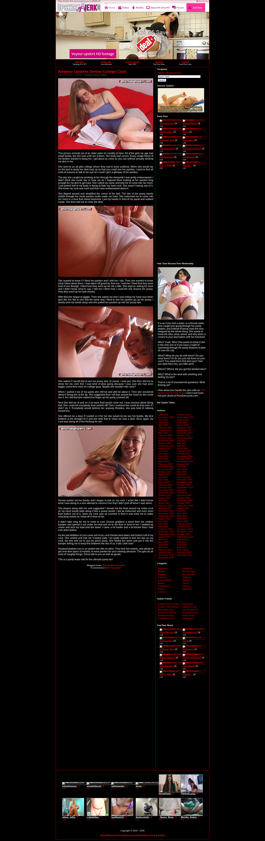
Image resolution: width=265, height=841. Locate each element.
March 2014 (183, 521)
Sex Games (188, 574)
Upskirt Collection (132, 62)
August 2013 (183, 539)
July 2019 (163, 539)
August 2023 (164, 448)
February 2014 (184, 524)
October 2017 (183, 435)
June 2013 (182, 544)
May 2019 (163, 544)
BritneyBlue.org (165, 609)
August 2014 (183, 508)
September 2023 (166, 446)
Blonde (106, 565)
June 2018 (182, 422)
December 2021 (166, 490)
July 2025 (163, 420)
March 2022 (164, 482)
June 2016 (182, 469)
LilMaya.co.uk (189, 607)
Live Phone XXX (190, 609)
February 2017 (184, 451)
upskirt (161, 835)
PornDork (159, 62)
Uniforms (186, 577)
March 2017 (183, 448)
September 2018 (185, 417)
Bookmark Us (173, 73)
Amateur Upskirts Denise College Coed (92, 71)
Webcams (187, 589)
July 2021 (163, 500)
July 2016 (181, 466)
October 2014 (183, 503)
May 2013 (182, 547)
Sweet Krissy (188, 615)
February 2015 (184, 495)
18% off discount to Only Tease (181, 391)
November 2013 (185, 531)
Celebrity (162, 577)
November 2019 (166, 531)
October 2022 (165, 472)
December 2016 (185, 456)
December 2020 (166, 511)
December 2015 (185, 479)
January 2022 (165, 487)
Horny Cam (187, 604)
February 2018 (184, 427)
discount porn (115, 835)
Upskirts (186, 580)
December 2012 (185, 555)
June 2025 (163, 422)
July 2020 (163, 521)
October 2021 (165, 495)
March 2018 (183, 425)
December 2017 (185, 430)
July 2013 (181, 542)
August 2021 (164, 498)
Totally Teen (188, 618)
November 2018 (166, 557)
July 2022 (163, 477)
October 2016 (183, 459)
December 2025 (166, 417)
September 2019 (166, 534)
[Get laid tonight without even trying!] (181, 111)
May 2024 (163, 433)
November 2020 (166, 513)
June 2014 (182, 513)
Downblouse (164, 586)
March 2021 (164, 503)
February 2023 (165, 464)
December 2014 (185, 500)
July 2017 (181, 440)
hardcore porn (148, 835)
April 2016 (182, 474)
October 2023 (165, 443)
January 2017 (183, 453)
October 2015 (183, 485)
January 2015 (183, 498)
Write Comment (113, 568)
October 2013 (183, 534)
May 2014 (182, 516)
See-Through (118, 565)
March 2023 (164, 461)
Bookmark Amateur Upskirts (95, 75)
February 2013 (184, 552)
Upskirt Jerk (106, 62)
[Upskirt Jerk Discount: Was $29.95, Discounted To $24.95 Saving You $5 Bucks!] (132, 58)
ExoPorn (185, 62)
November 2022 (166, 469)
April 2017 (182, 446)
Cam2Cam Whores (167, 612)
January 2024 (165, 438)
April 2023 (163, 459)
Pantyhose (187, 568)
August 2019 (164, 537)
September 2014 (185, 505)
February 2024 (165, 435)
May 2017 (182, 443)
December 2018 (166, 555)
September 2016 (185, 461)
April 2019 (163, 547)
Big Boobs (163, 568)
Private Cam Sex (190, 612)
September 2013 (185, 537)
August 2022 (164, 474)
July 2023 (163, 451)
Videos (185, 583)
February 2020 (165, 529)
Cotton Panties (165, 580)
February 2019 (165, 550)
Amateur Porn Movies (168, 607)
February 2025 (165, 427)
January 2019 (165, 552)
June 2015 (182, 492)
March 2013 (183, 550)
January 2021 (165, 508)
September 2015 (185, 487)
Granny (161, 589)
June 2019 (163, 542)
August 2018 (183, 420)
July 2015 (181, 490)
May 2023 (163, 456)
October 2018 (183, 414)
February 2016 (184, 477)
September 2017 (185, 438)
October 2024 (165, 430)
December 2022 (166, 466)
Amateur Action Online (168, 604)
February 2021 (165, 505)
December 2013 (185, 529)
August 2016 (183, 464)
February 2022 (165, 485)
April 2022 (163, 479)
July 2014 (181, 511)
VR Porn (186, 586)
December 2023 (166, 440)
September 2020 (166, 516)
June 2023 (163, 453)
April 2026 (163, 414)
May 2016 (182, 472)
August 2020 (164, 518)
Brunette (162, 574)
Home (161, 73)
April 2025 (163, 425)
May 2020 (163, 524)
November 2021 (166, 492)
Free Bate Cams (166, 618)
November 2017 (185, 433)
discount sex (132, 835)
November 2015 (185, 482)
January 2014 (183, 526)
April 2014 (182, 518)
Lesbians (162, 592)
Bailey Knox (79, 62)
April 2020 (163, 526)
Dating (161, 583)
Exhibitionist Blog (166, 615)
